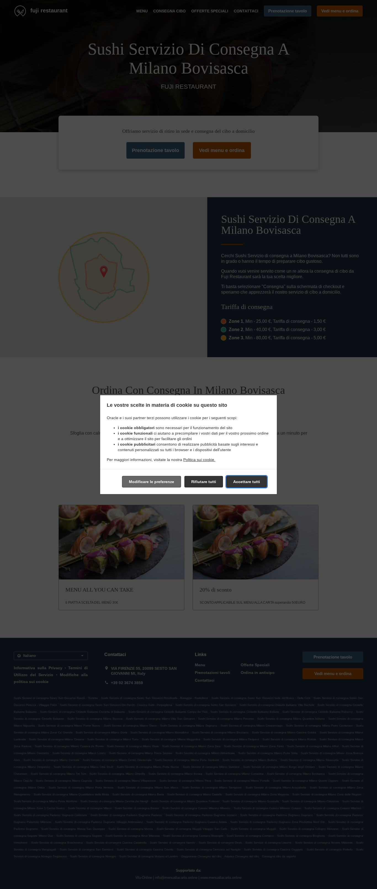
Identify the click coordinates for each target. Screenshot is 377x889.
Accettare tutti (246, 481)
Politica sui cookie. (199, 459)
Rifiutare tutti (203, 481)
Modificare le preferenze (151, 481)
